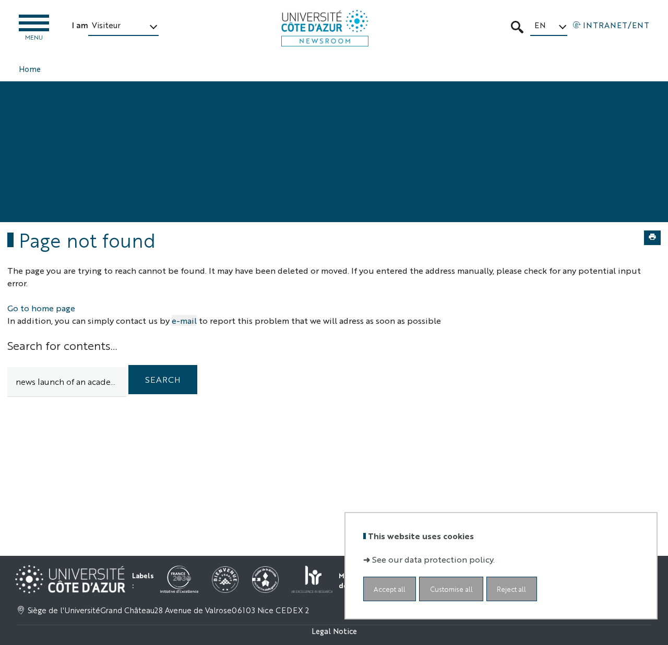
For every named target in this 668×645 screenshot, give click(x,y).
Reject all (511, 588)
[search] (66, 382)
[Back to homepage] (324, 28)
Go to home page (41, 307)
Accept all (389, 588)
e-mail (184, 320)
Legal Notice (334, 631)
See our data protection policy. (433, 558)
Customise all (451, 588)
